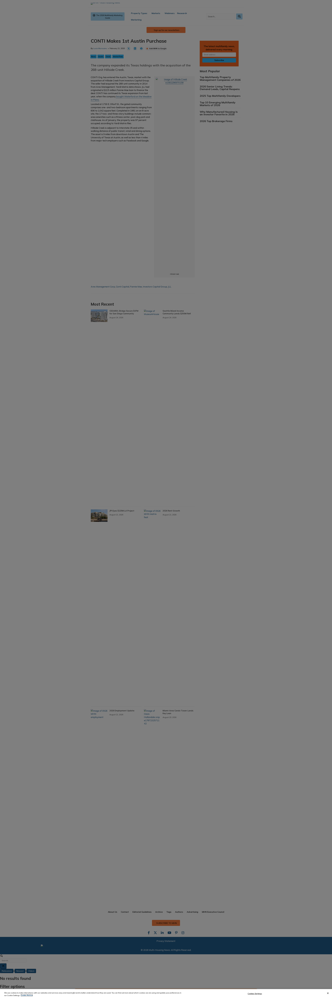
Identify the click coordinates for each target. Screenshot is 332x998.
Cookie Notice (27, 995)
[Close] (328, 993)
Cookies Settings (255, 994)
